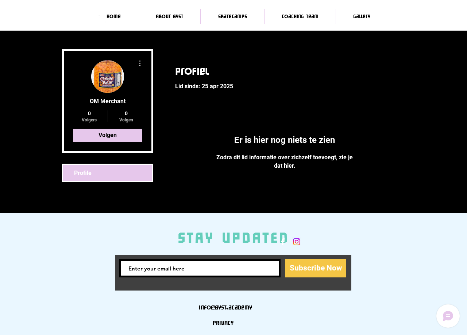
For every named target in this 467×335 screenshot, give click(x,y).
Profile (83, 173)
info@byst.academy (225, 307)
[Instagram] (296, 241)
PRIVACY (223, 322)
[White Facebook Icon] (282, 241)
